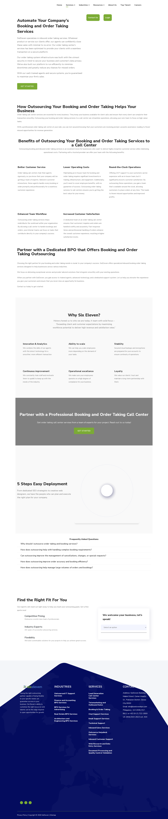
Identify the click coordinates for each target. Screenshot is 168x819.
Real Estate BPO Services (65, 714)
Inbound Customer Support (101, 739)
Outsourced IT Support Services (64, 694)
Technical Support (97, 723)
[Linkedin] (25, 802)
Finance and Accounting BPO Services (64, 701)
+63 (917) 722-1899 (139, 713)
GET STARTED (27, 86)
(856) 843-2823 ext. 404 (136, 717)
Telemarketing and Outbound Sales (97, 703)
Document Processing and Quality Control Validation (100, 751)
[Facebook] (21, 802)
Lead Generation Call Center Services (96, 695)
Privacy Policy (22, 815)
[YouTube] (30, 802)
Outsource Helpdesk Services (98, 733)
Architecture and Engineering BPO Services (66, 719)
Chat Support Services (99, 714)
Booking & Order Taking (99, 709)
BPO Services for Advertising (62, 708)
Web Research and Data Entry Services (99, 745)
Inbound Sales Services (99, 728)
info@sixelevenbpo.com (137, 706)
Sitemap (53, 815)
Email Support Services (99, 718)
